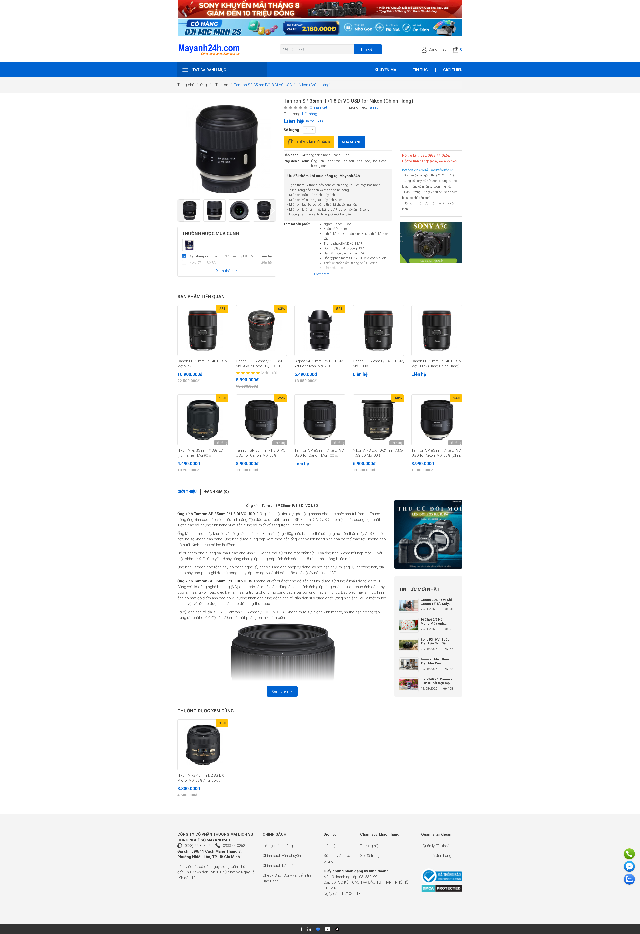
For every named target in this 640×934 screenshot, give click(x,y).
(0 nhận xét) (318, 107)
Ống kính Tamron (214, 85)
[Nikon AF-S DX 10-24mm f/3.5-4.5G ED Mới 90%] (378, 420)
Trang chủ (186, 85)
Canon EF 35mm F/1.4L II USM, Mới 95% (203, 363)
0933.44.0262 (234, 846)
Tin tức (420, 70)
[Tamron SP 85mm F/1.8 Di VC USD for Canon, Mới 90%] (261, 420)
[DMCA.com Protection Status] (441, 888)
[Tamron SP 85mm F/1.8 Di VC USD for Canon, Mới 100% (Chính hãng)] (320, 420)
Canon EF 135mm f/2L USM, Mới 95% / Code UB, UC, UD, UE (259, 364)
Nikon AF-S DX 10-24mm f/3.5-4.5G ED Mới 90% (378, 453)
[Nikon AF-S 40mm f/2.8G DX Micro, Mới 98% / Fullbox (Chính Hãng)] (203, 745)
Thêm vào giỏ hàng (313, 142)
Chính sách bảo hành (280, 866)
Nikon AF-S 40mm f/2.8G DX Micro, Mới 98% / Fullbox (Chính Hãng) (201, 778)
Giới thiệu (452, 70)
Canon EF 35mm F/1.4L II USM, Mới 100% (378, 363)
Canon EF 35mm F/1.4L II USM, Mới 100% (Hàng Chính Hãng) (437, 363)
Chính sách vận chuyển (282, 856)
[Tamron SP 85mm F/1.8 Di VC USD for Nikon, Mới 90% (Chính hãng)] (437, 420)
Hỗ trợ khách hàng (278, 846)
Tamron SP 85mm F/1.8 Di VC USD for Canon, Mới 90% (261, 453)
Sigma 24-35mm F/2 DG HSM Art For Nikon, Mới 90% (318, 363)
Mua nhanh (351, 142)
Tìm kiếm (368, 50)
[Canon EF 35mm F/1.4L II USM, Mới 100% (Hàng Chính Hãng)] (437, 330)
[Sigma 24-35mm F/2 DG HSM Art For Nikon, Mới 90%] (320, 330)
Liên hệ (330, 846)
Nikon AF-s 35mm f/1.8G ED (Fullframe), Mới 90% (200, 453)
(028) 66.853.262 (198, 846)
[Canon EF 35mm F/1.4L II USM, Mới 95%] (203, 330)
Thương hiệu (370, 846)
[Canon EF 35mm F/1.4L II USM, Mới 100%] (378, 330)
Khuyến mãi (386, 70)
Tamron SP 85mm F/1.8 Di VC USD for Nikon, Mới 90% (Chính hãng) (437, 453)
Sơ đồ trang (370, 856)
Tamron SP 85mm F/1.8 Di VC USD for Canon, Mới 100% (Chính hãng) (319, 453)
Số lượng (291, 130)
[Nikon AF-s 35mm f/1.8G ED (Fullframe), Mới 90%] (203, 420)
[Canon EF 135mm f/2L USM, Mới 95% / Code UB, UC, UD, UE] (261, 330)
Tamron (374, 107)
